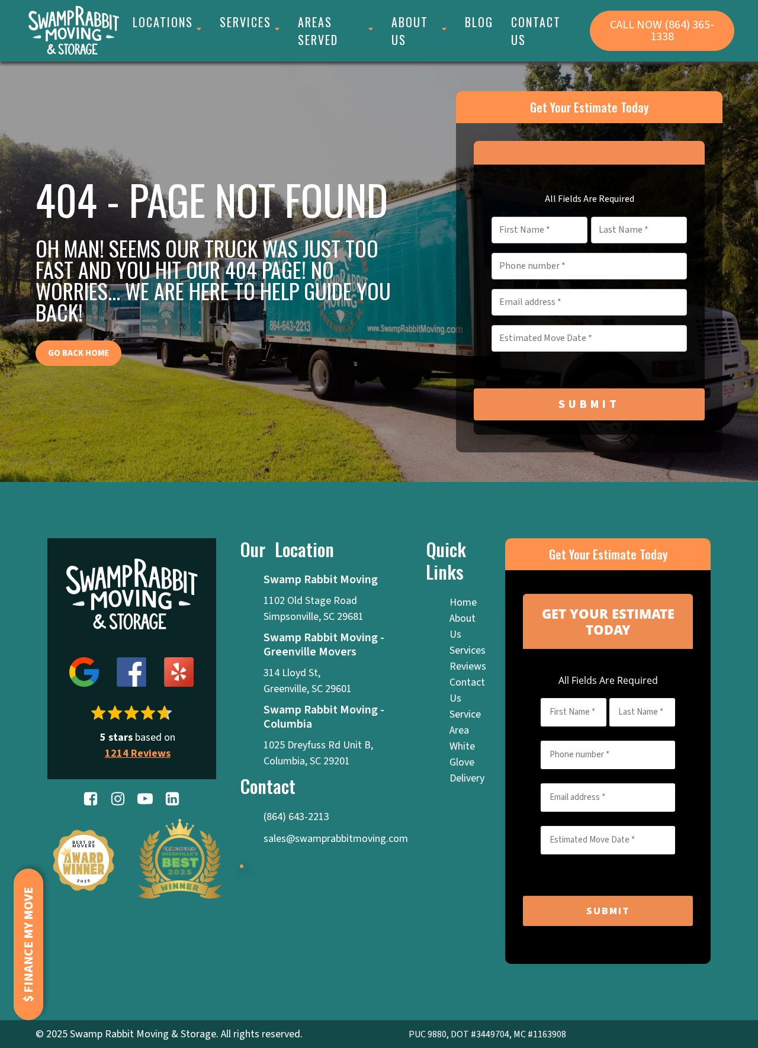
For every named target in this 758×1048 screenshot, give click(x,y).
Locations (163, 22)
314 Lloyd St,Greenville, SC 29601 (308, 681)
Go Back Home (78, 353)
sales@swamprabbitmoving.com (336, 838)
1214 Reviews (138, 753)
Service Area (465, 722)
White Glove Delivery (466, 762)
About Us (409, 31)
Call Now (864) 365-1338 (662, 31)
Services (245, 22)
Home (463, 602)
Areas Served (318, 31)
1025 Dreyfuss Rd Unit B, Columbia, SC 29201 (319, 753)
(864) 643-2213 (296, 816)
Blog (479, 22)
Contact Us (536, 31)
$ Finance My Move (28, 944)
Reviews (467, 666)
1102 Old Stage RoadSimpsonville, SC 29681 (314, 608)
